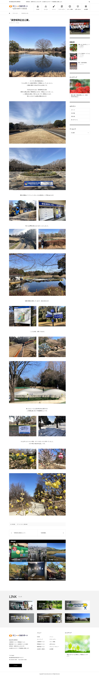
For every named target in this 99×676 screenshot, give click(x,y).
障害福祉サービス (41, 644)
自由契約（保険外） (41, 649)
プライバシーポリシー (54, 646)
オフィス (73, 109)
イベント (54, 9)
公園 (24, 524)
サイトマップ (40, 639)
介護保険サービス (41, 641)
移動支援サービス (41, 646)
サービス (46, 9)
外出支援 (17, 22)
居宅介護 (73, 116)
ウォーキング (20, 524)
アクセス (15, 665)
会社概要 (86, 9)
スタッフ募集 (70, 9)
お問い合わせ (78, 9)
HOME (37, 9)
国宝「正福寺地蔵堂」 (83, 62)
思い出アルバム (74, 119)
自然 (26, 524)
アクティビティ (62, 9)
